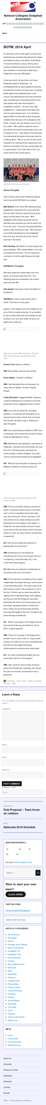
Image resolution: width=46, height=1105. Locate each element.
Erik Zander (11, 681)
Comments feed (14, 1041)
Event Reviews (14, 957)
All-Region (12, 937)
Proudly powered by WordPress (20, 1100)
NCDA (6, 1100)
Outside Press (14, 980)
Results (11, 997)
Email (5, 757)
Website (6, 770)
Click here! (15, 894)
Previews (12, 994)
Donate (7, 1093)
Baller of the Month (34, 681)
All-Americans (14, 934)
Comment (7, 709)
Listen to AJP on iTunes (15, 919)
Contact (7, 1087)
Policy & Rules (14, 987)
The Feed (7, 683)
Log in (10, 1035)
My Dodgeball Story (16, 964)
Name (5, 745)
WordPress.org (14, 1045)
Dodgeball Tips (14, 954)
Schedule (8, 1064)
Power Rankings (15, 990)
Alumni (11, 941)
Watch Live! (13, 1020)
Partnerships (13, 984)
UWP (14, 683)
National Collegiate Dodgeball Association (23, 17)
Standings (12, 1003)
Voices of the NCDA (16, 1017)
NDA (10, 970)
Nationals (12, 967)
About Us (7, 1058)
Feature (11, 961)
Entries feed (13, 1038)
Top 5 (10, 1010)
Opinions (11, 977)
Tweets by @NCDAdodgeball (18, 910)
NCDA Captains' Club (22, 862)
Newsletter (12, 974)
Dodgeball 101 (14, 951)
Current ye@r (9, 787)
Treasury (11, 1013)
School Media (13, 1000)
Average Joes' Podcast (17, 944)
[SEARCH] (38, 873)
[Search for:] (21, 872)
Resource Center (11, 1069)
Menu (4, 33)
